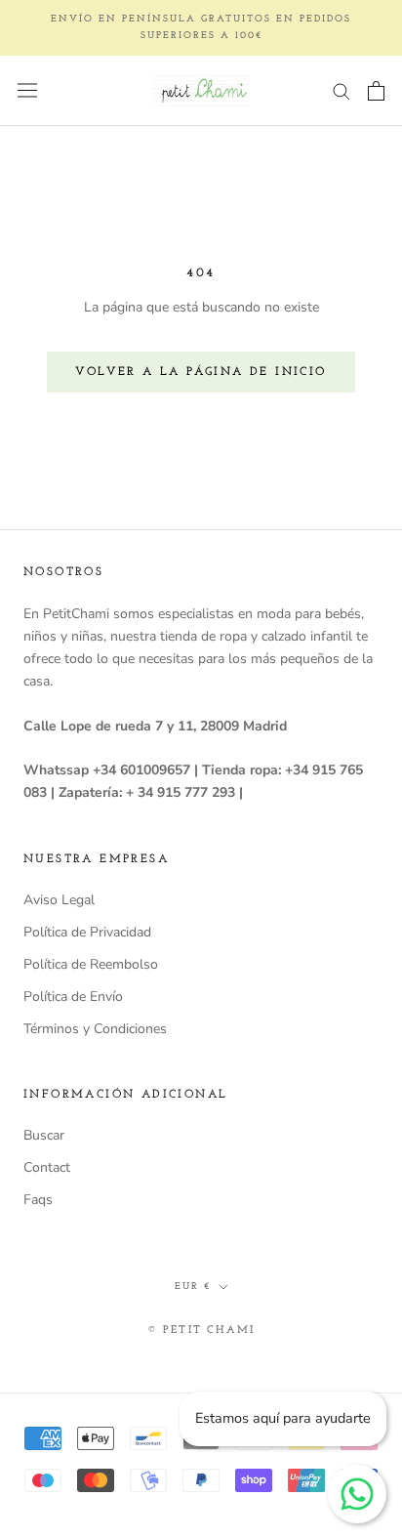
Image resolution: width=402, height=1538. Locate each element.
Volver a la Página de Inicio (200, 372)
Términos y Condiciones (95, 1028)
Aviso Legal (59, 900)
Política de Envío (73, 996)
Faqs (38, 1199)
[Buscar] (341, 90)
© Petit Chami (201, 1330)
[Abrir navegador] (27, 90)
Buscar (43, 1135)
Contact (46, 1167)
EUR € (193, 1286)
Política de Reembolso (90, 964)
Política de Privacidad (87, 932)
